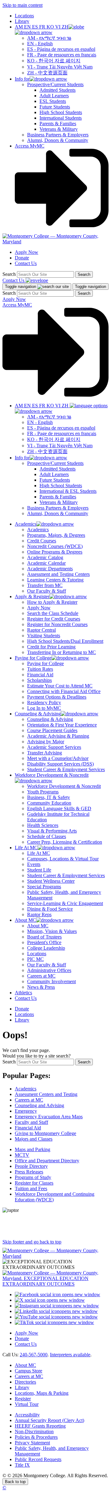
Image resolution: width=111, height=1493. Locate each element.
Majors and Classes (33, 1139)
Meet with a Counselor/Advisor (57, 758)
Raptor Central (41, 630)
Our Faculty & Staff (46, 591)
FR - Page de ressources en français (61, 54)
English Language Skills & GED (59, 808)
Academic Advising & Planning (58, 736)
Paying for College (45, 663)
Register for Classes (34, 1183)
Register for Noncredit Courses (57, 624)
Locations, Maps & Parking (41, 1393)
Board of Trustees (44, 936)
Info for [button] (22, 79)
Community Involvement (51, 981)
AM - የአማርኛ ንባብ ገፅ (49, 38)
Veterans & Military (58, 129)
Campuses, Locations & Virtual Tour (63, 858)
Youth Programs (43, 791)
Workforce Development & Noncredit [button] (51, 775)
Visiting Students (43, 635)
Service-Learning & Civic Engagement (65, 903)
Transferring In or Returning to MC (61, 652)
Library (22, 21)
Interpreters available (70, 1354)
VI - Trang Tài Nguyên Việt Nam (59, 66)
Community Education (49, 803)
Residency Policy (44, 702)
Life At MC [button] (26, 847)
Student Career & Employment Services (66, 769)
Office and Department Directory (47, 1160)
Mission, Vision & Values (52, 931)
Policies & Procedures (36, 1437)
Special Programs (44, 886)
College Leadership (46, 948)
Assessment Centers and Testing (46, 1094)
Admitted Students (57, 90)
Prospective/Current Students (55, 84)
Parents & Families (57, 123)
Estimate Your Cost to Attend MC (59, 685)
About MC (37, 925)
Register (23, 1398)
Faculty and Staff (31, 1122)
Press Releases (29, 1171)
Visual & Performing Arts (52, 830)
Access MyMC (29, 145)
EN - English (40, 43)
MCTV (22, 1155)
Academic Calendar (46, 563)
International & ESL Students (68, 491)
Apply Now (26, 252)
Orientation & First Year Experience (62, 724)
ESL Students (52, 101)
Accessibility (27, 1414)
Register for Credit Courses (53, 618)
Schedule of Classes (46, 836)
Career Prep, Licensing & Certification (64, 842)
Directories (25, 1382)
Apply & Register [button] (32, 596)
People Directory (31, 1166)
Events (33, 864)
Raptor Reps (39, 914)
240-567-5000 (33, 1354)
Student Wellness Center (51, 881)
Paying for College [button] (33, 657)
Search (9, 274)
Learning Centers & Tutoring (55, 579)
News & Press (41, 987)
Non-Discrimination (34, 1431)
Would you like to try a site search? (36, 1055)
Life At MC (38, 853)
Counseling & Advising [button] (38, 713)
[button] (49, 29)
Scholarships (39, 680)
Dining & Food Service (50, 909)
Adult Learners (54, 95)
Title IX (22, 1465)
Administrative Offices (49, 970)
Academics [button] (25, 524)
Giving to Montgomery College (45, 1133)
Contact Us (26, 263)
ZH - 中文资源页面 (47, 72)
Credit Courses (41, 540)
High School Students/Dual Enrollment (65, 641)
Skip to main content (22, 5)
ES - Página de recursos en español (61, 49)
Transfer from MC (45, 585)
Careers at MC (41, 975)
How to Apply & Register (52, 602)
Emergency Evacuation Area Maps (49, 1116)
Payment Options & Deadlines (56, 697)
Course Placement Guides (52, 730)
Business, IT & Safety (48, 797)
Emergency (26, 1111)
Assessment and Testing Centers (58, 574)
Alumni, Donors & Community (57, 140)
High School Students (60, 112)
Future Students (54, 106)
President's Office (44, 942)
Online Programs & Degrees (54, 551)
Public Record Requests (38, 1459)
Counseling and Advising (39, 1105)
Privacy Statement (32, 1442)
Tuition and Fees (31, 1188)
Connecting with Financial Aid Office (64, 691)
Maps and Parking (32, 1149)
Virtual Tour (27, 1404)
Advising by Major (45, 741)
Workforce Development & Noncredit (64, 786)
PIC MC (35, 959)
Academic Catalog (45, 557)
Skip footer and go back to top (31, 1241)
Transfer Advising (44, 752)
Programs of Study (33, 1177)
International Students (60, 118)
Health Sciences (42, 825)
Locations (24, 15)
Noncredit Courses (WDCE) (55, 546)
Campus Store (28, 1370)
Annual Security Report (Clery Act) (49, 1420)
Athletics (23, 992)
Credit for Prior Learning (51, 646)
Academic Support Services (54, 747)
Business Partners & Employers (57, 134)
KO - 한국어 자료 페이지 (53, 60)
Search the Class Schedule (52, 613)
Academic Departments (50, 568)
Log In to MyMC (44, 708)
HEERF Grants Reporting (40, 1426)
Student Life (39, 869)
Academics (38, 529)
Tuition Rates (40, 669)
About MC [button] (25, 920)
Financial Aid (40, 674)
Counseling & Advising (50, 719)
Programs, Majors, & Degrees (56, 535)
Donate (22, 257)
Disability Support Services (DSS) (60, 763)
